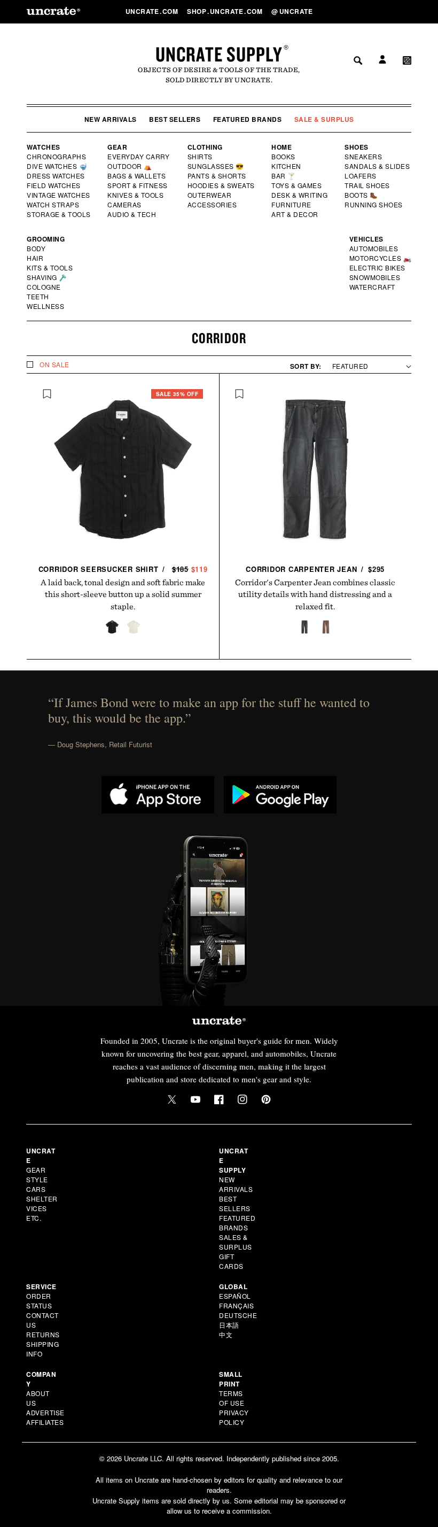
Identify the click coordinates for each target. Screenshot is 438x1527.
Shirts (200, 156)
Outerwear (209, 195)
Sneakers (364, 156)
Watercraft (372, 287)
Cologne (44, 287)
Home (281, 147)
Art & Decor (295, 214)
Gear (117, 147)
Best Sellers (174, 119)
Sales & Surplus (235, 1242)
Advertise (45, 1412)
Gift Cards (231, 1261)
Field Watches (54, 185)
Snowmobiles (375, 277)
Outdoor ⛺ (129, 166)
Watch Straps (54, 205)
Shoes (357, 147)
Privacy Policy (234, 1417)
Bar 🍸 (284, 176)
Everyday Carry (139, 156)
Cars (35, 1188)
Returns (43, 1334)
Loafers (361, 176)
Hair (35, 258)
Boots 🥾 (362, 195)
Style (37, 1179)
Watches (43, 147)
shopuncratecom (225, 11)
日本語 (229, 1324)
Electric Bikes (377, 268)
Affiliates (45, 1422)
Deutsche (238, 1315)
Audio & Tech (132, 214)
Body (36, 248)
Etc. (33, 1217)
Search (354, 11)
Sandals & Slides (378, 166)
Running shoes (374, 205)
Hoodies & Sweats (221, 185)
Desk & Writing (299, 195)
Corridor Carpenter (315, 569)
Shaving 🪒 (47, 277)
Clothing (205, 147)
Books (283, 156)
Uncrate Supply (219, 54)
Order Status (39, 1300)
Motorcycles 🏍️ (380, 258)
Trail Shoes (367, 185)
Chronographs (57, 156)
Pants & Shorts (217, 176)
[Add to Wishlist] (47, 394)
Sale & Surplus (324, 119)
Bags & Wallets (137, 176)
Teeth (38, 296)
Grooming (46, 239)
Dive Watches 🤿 (57, 166)
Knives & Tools (136, 195)
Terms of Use (231, 1398)
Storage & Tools (59, 214)
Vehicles (366, 239)
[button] (407, 11)
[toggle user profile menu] (381, 11)
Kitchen (286, 166)
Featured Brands (247, 119)
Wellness (45, 306)
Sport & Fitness (137, 185)
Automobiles (374, 248)
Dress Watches (56, 176)
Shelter (42, 1198)
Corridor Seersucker (123, 569)
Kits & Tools (50, 268)
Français (236, 1305)
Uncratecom (153, 11)
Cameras (125, 205)
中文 (225, 1334)
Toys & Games (297, 185)
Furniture (291, 205)
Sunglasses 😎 (216, 166)
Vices (36, 1208)
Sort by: (306, 366)
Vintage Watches (59, 195)
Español (235, 1295)
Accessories (212, 205)
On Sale (54, 364)
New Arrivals (110, 119)
